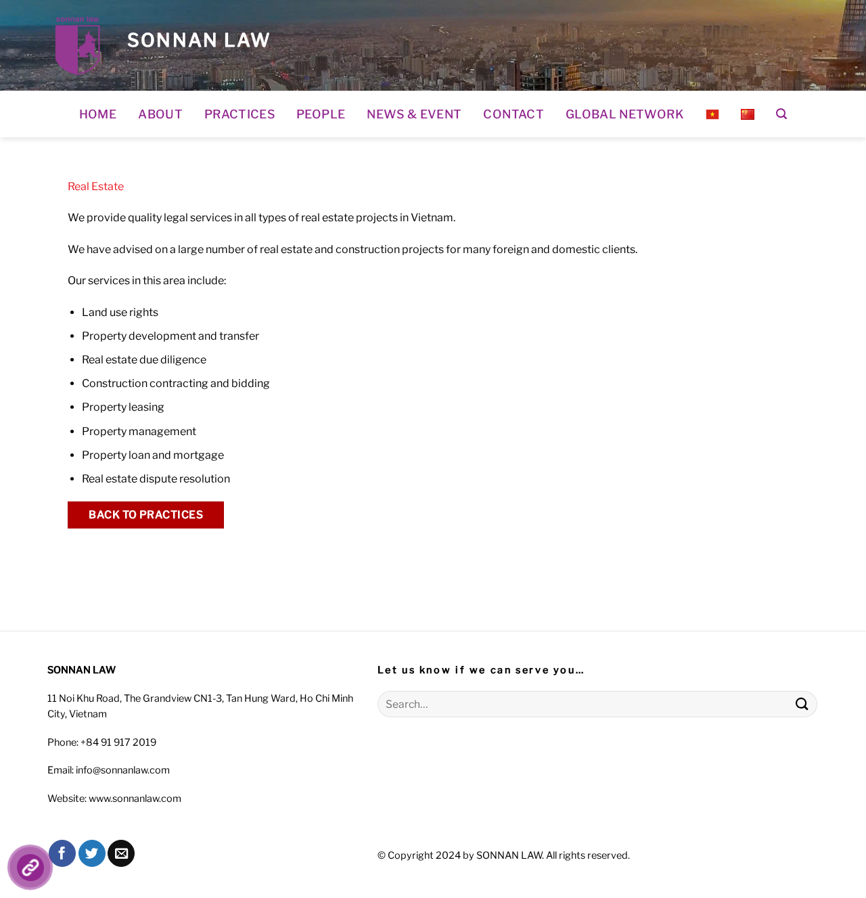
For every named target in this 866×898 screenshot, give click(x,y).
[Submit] (802, 704)
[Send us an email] (121, 853)
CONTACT (513, 114)
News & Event (414, 114)
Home (97, 114)
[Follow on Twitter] (92, 853)
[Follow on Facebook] (62, 853)
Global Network (625, 114)
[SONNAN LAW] (77, 45)
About (160, 114)
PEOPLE (320, 114)
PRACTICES (239, 114)
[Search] (781, 114)
